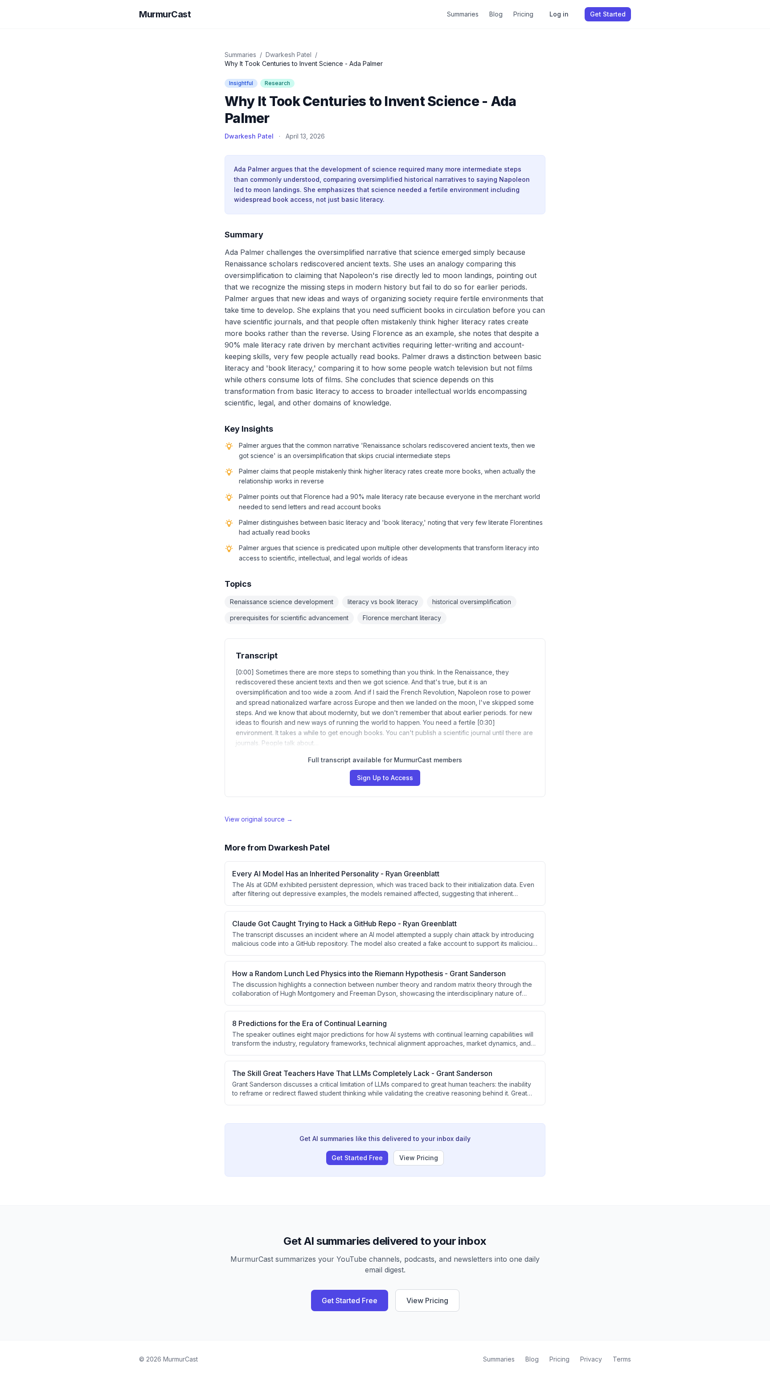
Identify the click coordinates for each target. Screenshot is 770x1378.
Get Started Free (357, 1157)
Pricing (523, 14)
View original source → (259, 819)
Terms (622, 1359)
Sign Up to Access (385, 777)
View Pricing (418, 1157)
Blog (496, 14)
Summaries (463, 14)
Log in (559, 14)
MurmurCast (165, 14)
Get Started (608, 14)
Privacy (591, 1359)
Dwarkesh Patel (288, 54)
